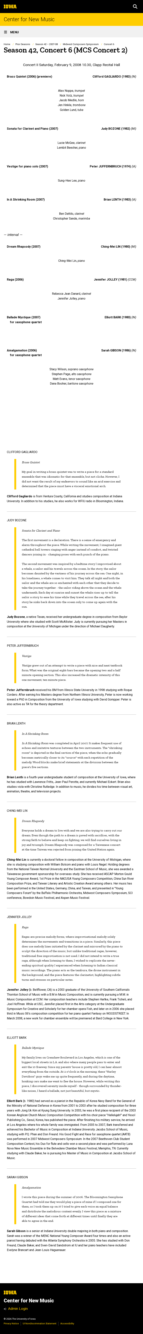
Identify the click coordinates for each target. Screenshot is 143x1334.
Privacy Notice (11, 1323)
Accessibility (67, 1323)
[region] (71, 76)
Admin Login (18, 1308)
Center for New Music (29, 19)
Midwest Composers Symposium (81, 44)
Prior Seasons (22, 44)
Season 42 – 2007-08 (46, 44)
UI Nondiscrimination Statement (39, 1323)
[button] (135, 6)
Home (7, 44)
